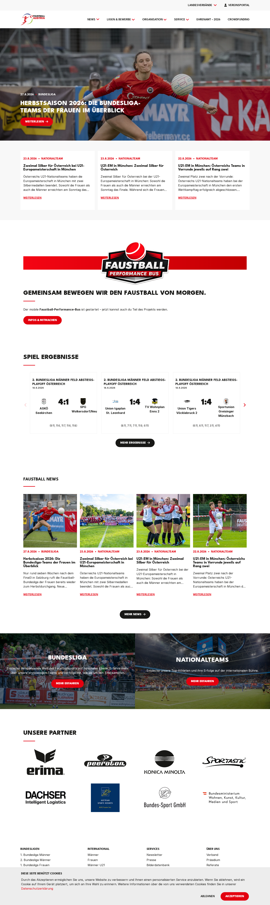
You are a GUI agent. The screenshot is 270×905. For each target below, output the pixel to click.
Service (179, 19)
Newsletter (154, 855)
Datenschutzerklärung (37, 888)
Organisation (152, 19)
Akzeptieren (234, 896)
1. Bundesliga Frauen (34, 865)
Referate (212, 865)
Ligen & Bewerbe (119, 19)
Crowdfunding (239, 19)
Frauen (93, 860)
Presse (151, 860)
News (91, 19)
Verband (212, 855)
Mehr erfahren (67, 683)
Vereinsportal (239, 5)
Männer (93, 855)
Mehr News (133, 614)
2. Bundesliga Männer (35, 860)
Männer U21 (96, 865)
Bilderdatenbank (158, 865)
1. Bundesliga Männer (35, 855)
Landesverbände (200, 5)
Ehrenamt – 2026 (208, 19)
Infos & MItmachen (42, 320)
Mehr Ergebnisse (133, 443)
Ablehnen (208, 896)
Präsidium (213, 860)
